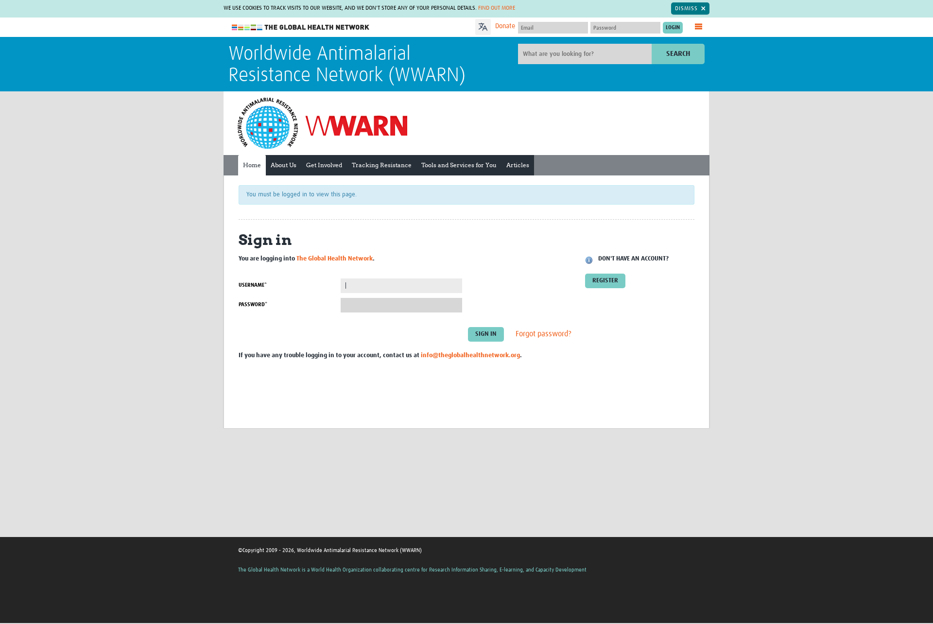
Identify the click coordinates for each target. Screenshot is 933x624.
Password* (253, 304)
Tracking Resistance (382, 165)
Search (678, 53)
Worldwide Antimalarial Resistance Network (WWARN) (347, 65)
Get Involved (324, 165)
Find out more (496, 8)
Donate (505, 26)
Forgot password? (543, 334)
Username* (253, 285)
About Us (283, 165)
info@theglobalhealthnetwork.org (470, 355)
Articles (517, 165)
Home (252, 165)
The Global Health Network (301, 27)
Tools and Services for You (459, 165)
